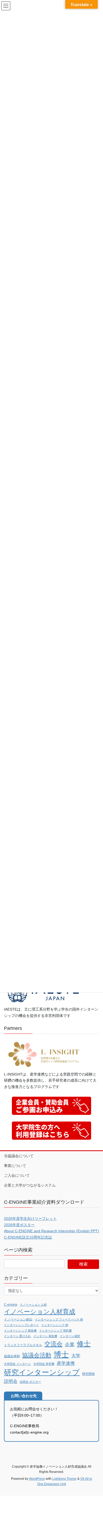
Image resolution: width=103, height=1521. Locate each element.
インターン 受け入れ (17, 1336)
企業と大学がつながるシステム (30, 1185)
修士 (84, 1343)
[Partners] (43, 1054)
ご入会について (17, 1175)
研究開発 (88, 1373)
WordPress (37, 1479)
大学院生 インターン (17, 1363)
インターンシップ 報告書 (20, 1330)
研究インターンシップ (42, 1372)
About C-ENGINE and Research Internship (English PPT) (51, 1231)
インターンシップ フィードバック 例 (59, 1319)
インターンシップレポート (21, 1325)
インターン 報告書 (45, 1336)
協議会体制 (12, 1356)
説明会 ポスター (30, 1381)
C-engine (10, 1304)
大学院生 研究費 (43, 1363)
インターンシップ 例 (54, 1325)
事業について (15, 1166)
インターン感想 (70, 1336)
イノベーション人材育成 (39, 1311)
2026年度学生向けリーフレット (30, 1218)
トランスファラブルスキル (23, 1345)
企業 (69, 1344)
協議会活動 (36, 1355)
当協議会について (19, 1156)
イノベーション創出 (18, 1319)
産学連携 (66, 1363)
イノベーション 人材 (33, 1304)
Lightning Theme (64, 1479)
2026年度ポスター (19, 1225)
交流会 (53, 1344)
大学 (75, 1355)
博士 (61, 1354)
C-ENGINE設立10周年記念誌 (28, 1237)
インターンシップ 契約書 (55, 1330)
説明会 (10, 1381)
